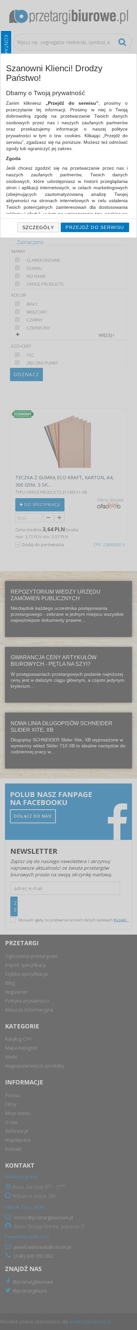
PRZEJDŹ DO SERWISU (95, 227)
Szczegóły (38, 227)
